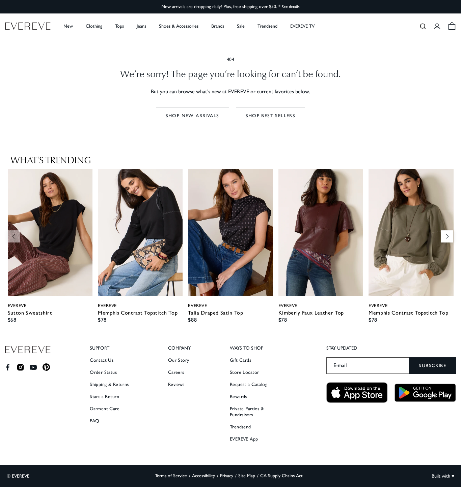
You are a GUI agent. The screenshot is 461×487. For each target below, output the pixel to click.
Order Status (103, 372)
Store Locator (244, 372)
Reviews (176, 384)
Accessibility (203, 476)
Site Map (246, 476)
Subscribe (432, 365)
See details (291, 6)
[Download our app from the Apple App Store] (357, 392)
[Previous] (14, 236)
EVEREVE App (244, 439)
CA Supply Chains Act (281, 476)
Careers (176, 372)
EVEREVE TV (302, 26)
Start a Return (104, 396)
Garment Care (104, 409)
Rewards (238, 396)
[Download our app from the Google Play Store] (425, 393)
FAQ (94, 421)
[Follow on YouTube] (33, 367)
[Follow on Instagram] (20, 367)
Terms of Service (171, 476)
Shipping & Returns (109, 384)
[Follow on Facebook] (7, 367)
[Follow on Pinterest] (46, 367)
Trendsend (267, 26)
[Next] (447, 236)
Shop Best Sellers (271, 116)
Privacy (226, 476)
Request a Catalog (248, 384)
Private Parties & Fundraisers (247, 412)
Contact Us (101, 360)
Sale (241, 26)
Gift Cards (240, 360)
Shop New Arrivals (192, 116)
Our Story (178, 360)
